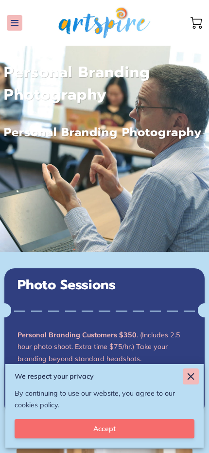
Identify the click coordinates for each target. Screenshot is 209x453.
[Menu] (14, 23)
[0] (196, 23)
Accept (104, 428)
